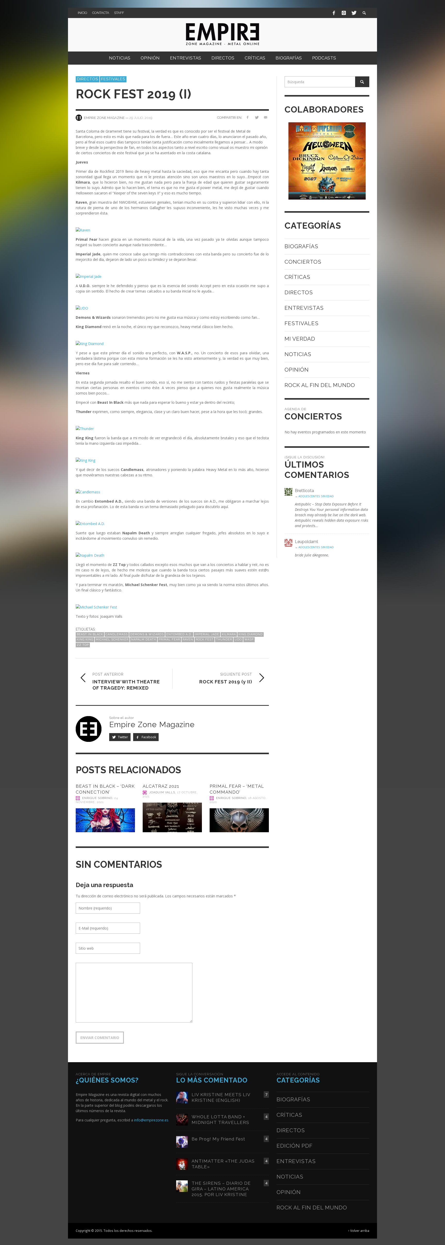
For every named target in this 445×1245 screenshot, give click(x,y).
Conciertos (303, 262)
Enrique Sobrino (97, 798)
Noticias (298, 354)
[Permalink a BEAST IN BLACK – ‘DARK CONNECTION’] (105, 820)
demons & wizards (147, 634)
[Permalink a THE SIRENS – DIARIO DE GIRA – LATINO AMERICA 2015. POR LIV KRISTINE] (182, 1185)
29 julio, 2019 (140, 117)
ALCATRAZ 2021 (161, 786)
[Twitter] (353, 13)
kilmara (229, 634)
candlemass (117, 634)
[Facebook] (334, 13)
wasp (249, 639)
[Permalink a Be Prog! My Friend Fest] (182, 1141)
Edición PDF (295, 1146)
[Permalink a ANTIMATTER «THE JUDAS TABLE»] (182, 1163)
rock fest (204, 639)
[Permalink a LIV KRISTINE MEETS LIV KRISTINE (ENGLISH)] (182, 1097)
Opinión (297, 369)
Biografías (301, 246)
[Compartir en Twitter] (256, 117)
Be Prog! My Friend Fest (218, 1138)
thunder (224, 639)
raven (188, 639)
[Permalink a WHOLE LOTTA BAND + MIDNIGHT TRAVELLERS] (182, 1119)
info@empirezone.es (151, 1120)
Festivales (113, 79)
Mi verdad (300, 339)
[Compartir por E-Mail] (265, 117)
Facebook (148, 737)
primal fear (169, 639)
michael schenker (112, 639)
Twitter (122, 737)
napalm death (143, 639)
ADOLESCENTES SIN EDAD (316, 496)
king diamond (250, 634)
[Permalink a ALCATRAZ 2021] (172, 817)
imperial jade (207, 634)
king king (85, 639)
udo (238, 639)
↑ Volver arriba (358, 1231)
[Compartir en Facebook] (247, 117)
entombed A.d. (179, 634)
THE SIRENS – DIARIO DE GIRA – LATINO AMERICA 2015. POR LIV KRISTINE (221, 1189)
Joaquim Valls (162, 792)
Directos (87, 79)
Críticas (297, 277)
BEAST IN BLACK (90, 634)
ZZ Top (83, 645)
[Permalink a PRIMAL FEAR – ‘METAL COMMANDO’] (239, 820)
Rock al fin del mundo (320, 385)
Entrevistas (304, 308)
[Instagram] (344, 13)
